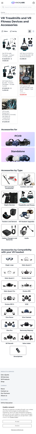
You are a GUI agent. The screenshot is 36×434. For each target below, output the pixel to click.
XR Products (5, 379)
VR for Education (7, 403)
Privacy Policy (14, 417)
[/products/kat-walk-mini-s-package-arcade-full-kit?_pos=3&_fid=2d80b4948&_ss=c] (9, 72)
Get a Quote (5, 375)
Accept (17, 421)
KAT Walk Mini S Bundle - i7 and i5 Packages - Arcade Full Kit (8, 83)
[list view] (33, 31)
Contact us (4, 391)
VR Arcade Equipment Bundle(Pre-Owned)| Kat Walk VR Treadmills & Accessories (9, 115)
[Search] (3, 7)
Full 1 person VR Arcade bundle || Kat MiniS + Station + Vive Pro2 (26, 88)
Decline (17, 425)
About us (4, 395)
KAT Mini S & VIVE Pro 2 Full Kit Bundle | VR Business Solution (26, 54)
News (3, 389)
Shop (2, 381)
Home (3, 12)
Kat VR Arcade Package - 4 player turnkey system (8, 54)
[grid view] (29, 31)
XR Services (5, 377)
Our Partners (5, 393)
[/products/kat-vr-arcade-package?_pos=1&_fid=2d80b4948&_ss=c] (9, 44)
